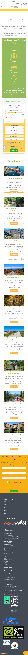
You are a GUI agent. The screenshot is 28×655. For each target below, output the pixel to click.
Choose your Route (14, 9)
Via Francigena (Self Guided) (9, 545)
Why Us (5, 555)
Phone (12, 144)
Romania (5, 510)
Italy (4, 507)
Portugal (5, 509)
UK (4, 515)
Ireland (5, 506)
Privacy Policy (14, 146)
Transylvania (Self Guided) (9, 533)
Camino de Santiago (8, 544)
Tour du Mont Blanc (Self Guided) (11, 536)
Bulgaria (5, 503)
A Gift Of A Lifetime (8, 559)
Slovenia (5, 512)
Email (17, 144)
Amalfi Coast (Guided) (8, 532)
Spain (5, 513)
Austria (5, 501)
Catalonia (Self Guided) (8, 542)
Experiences (6, 561)
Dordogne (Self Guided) (9, 539)
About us (5, 553)
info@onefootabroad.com (9, 579)
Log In (5, 550)
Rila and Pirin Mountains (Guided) (11, 538)
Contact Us (6, 556)
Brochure (5, 564)
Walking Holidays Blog (8, 552)
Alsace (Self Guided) (8, 541)
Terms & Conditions (8, 567)
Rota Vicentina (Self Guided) (9, 535)
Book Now (25, 653)
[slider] (15, 112)
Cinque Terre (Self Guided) (9, 530)
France (5, 504)
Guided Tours (6, 562)
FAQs (5, 558)
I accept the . (11, 146)
